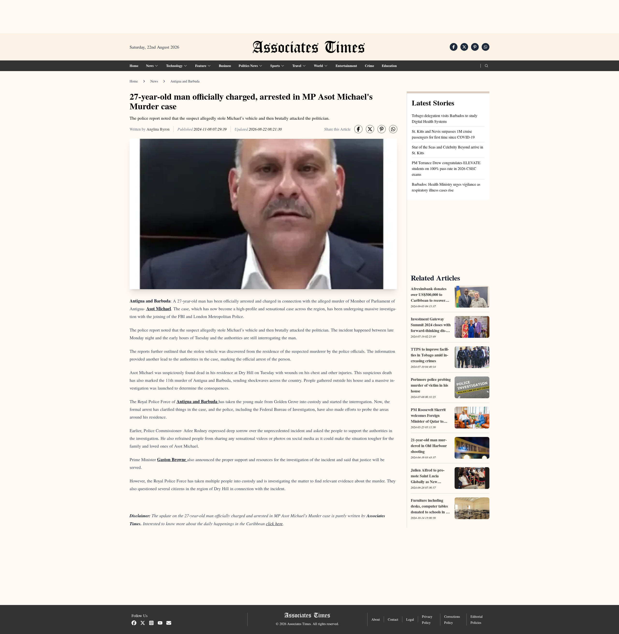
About (375, 619)
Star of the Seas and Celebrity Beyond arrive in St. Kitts (447, 149)
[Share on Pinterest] (475, 47)
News (154, 81)
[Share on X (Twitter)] (464, 47)
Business (225, 65)
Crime (369, 65)
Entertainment (346, 65)
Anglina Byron (158, 129)
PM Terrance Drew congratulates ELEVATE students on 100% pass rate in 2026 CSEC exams (446, 168)
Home (134, 65)
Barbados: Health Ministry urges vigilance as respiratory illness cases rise (446, 187)
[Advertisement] (309, 15)
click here (274, 523)
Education (389, 65)
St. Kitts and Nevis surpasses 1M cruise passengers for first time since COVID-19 (443, 134)
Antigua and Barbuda (184, 81)
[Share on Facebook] (453, 47)
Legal (410, 619)
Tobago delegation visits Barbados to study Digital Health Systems (444, 118)
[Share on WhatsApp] (485, 47)
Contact (393, 619)
